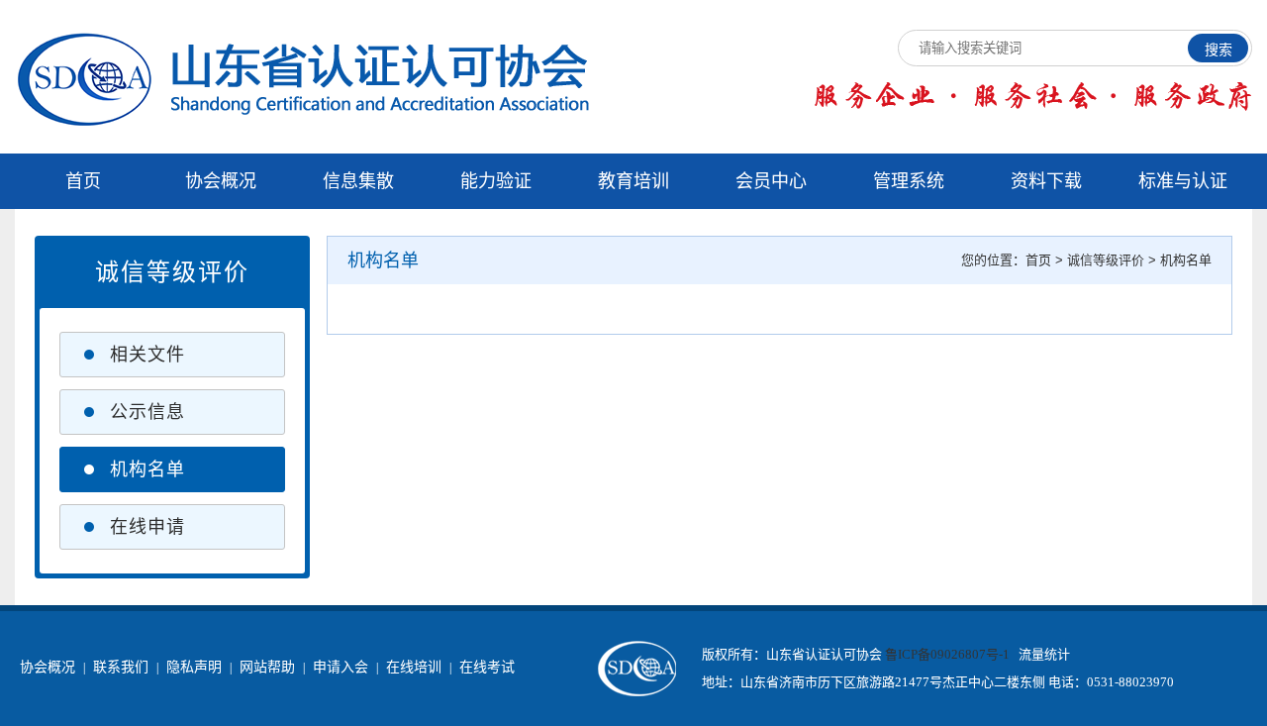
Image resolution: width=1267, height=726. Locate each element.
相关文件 (147, 354)
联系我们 (120, 667)
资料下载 (1046, 181)
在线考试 (487, 667)
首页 (83, 181)
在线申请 (147, 527)
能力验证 (496, 181)
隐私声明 (194, 667)
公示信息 (147, 412)
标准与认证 (1182, 181)
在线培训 (413, 667)
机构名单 (147, 469)
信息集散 (358, 181)
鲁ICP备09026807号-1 (947, 654)
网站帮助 (267, 667)
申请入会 (340, 667)
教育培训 (633, 181)
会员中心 (771, 181)
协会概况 (220, 181)
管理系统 (908, 181)
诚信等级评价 (1105, 260)
